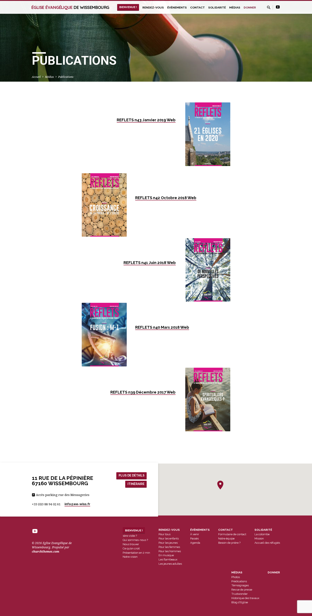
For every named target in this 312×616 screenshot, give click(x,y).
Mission (259, 538)
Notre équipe (226, 538)
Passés (194, 538)
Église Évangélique (70, 7)
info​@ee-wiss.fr (77, 504)
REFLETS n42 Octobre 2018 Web (165, 198)
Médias (234, 7)
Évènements (177, 7)
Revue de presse (241, 589)
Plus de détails (132, 475)
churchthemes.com (45, 551)
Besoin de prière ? (229, 542)
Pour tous (164, 534)
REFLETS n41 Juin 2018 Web (150, 262)
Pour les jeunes (168, 542)
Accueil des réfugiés (267, 542)
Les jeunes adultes (170, 563)
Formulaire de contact (232, 534)
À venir (194, 534)
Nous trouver (131, 544)
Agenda (195, 542)
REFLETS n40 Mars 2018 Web (162, 327)
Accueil (36, 76)
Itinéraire (136, 484)
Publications (65, 76)
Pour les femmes (169, 547)
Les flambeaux (168, 559)
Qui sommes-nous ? (135, 540)
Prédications (239, 581)
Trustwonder (239, 593)
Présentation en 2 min (136, 552)
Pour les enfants (169, 538)
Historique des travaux (245, 598)
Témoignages (240, 585)
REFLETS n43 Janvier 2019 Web (146, 120)
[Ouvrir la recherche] (268, 7)
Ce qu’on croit (131, 548)
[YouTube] (277, 7)
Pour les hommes (170, 551)
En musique (166, 555)
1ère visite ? (130, 535)
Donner (250, 7)
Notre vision (130, 556)
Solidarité (217, 7)
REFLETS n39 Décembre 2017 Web (143, 392)
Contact (197, 7)
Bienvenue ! (128, 7)
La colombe (262, 534)
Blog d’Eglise (239, 602)
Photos (235, 577)
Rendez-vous (153, 7)
